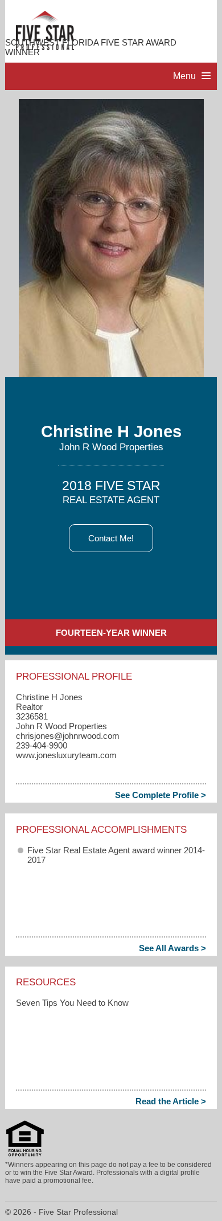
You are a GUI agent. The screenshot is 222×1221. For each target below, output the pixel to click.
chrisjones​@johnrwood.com (68, 736)
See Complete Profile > (160, 795)
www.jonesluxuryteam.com (66, 755)
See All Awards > (172, 948)
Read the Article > (170, 1101)
